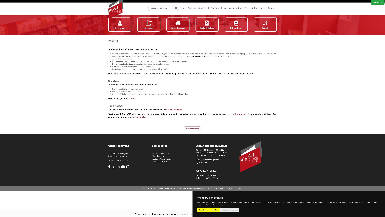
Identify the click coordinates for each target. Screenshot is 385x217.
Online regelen (258, 8)
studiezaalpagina (173, 109)
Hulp (246, 8)
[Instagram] (127, 166)
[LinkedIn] (118, 166)
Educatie (215, 8)
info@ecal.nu (121, 156)
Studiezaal (203, 8)
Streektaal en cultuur (231, 8)
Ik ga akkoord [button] (203, 210)
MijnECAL (379, 2)
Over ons (192, 8)
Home (183, 8)
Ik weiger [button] (215, 210)
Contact (272, 8)
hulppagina (241, 114)
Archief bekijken (192, 128)
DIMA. (240, 188)
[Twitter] (113, 166)
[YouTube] (123, 166)
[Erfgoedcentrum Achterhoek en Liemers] (119, 9)
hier (133, 98)
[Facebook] (109, 166)
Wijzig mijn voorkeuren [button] (230, 210)
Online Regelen (138, 117)
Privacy (209, 188)
